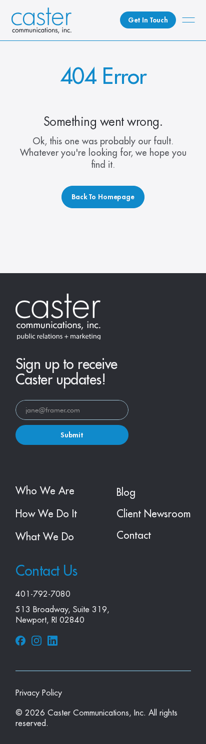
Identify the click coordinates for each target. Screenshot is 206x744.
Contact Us (47, 571)
